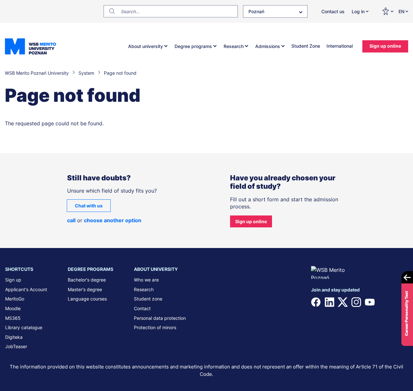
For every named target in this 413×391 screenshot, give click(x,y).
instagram (356, 302)
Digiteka (14, 337)
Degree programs (193, 46)
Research (234, 46)
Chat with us (89, 205)
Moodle (13, 308)
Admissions (267, 46)
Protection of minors (155, 327)
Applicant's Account (26, 289)
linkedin (329, 302)
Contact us (333, 11)
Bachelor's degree (87, 279)
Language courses (87, 298)
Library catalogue (23, 327)
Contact (142, 308)
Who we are (146, 279)
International (340, 46)
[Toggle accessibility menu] (387, 11)
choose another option (112, 220)
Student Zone (305, 46)
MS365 (13, 318)
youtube (370, 302)
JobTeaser (16, 346)
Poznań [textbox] (256, 11)
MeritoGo (14, 298)
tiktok (383, 302)
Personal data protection (160, 318)
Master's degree (85, 289)
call (71, 220)
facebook (316, 302)
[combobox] (275, 11)
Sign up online (385, 46)
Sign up (13, 279)
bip (400, 302)
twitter (343, 302)
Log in (358, 11)
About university (145, 46)
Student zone (148, 298)
